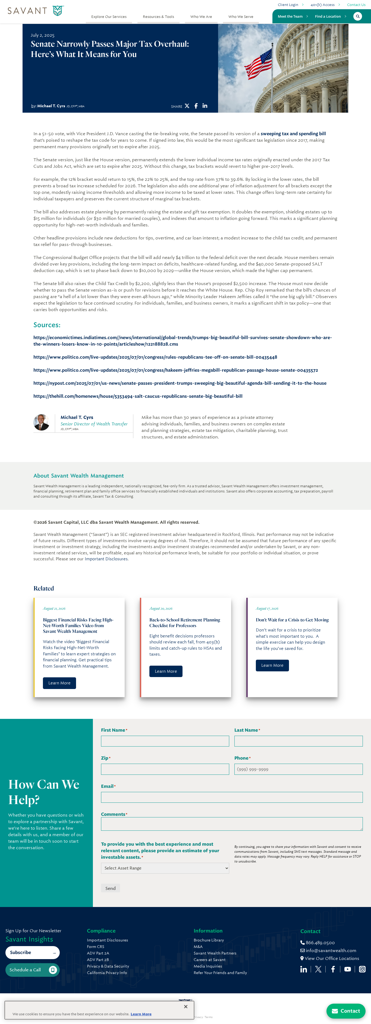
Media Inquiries (208, 966)
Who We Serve (240, 16)
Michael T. (77, 417)
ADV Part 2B (98, 959)
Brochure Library (209, 940)
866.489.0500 (320, 943)
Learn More (59, 683)
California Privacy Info (107, 972)
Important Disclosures (106, 559)
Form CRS (95, 946)
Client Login (288, 4)
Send (110, 888)
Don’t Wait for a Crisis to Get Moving (292, 620)
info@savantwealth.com (331, 950)
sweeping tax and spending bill (293, 134)
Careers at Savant (210, 959)
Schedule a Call (25, 970)
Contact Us (356, 4)
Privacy (198, 1017)
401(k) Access (323, 4)
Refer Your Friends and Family (220, 972)
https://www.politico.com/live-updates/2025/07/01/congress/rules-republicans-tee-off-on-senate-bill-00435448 (155, 357)
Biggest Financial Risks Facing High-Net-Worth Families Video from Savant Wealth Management (78, 625)
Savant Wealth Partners (215, 953)
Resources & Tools (158, 16)
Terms (209, 1017)
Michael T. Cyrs (51, 105)
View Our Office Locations (331, 958)
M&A (198, 946)
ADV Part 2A (98, 953)
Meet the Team (290, 16)
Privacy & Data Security (108, 966)
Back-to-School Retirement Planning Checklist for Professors (184, 622)
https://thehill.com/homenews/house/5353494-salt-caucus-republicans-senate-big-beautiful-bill (138, 396)
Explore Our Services (109, 16)
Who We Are (201, 16)
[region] (99, 1010)
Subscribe (20, 952)
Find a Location (328, 16)
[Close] (186, 1007)
